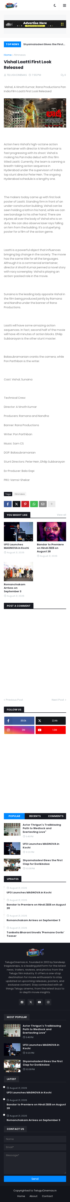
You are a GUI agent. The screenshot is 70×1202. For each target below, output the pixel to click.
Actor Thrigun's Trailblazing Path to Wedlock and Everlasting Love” (42, 828)
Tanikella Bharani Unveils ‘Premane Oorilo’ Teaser (35, 934)
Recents (35, 816)
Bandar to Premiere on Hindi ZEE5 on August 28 (50, 548)
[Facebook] (8, 504)
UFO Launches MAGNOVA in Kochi (16, 546)
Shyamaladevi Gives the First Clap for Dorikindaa (42, 44)
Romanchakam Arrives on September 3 (14, 588)
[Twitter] (16, 504)
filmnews (20, 55)
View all (61, 514)
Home (8, 55)
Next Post (58, 700)
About (34, 1196)
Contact (47, 1196)
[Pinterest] (25, 504)
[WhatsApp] (34, 504)
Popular (14, 816)
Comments (55, 816)
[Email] (43, 504)
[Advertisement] (35, 773)
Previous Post (14, 700)
